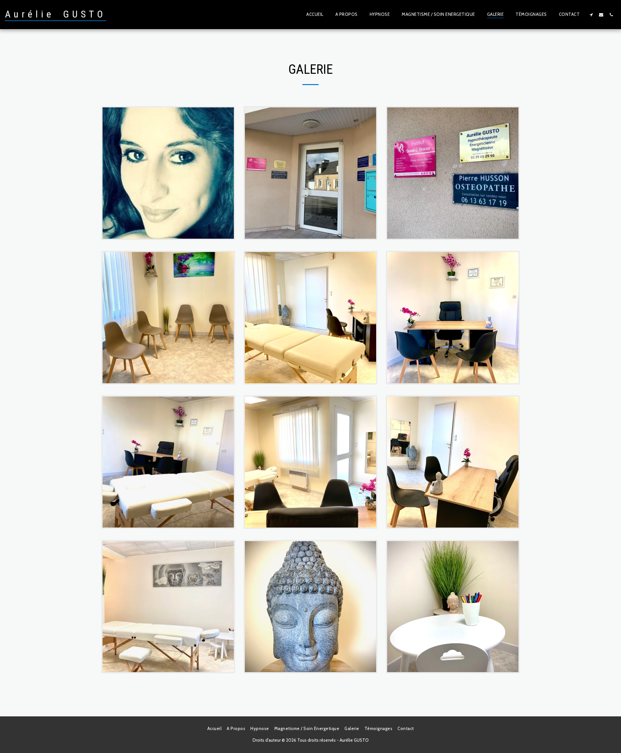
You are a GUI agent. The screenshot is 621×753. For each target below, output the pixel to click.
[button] (591, 14)
